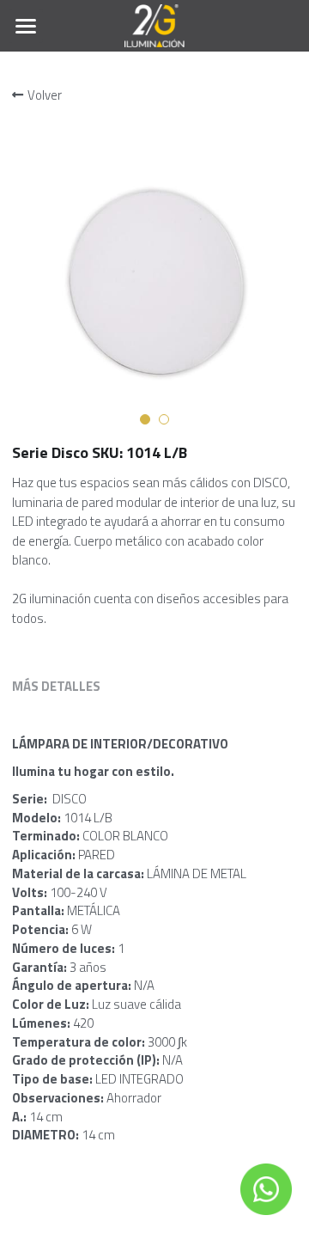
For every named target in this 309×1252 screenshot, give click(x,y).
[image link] (154, 24)
